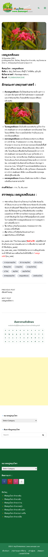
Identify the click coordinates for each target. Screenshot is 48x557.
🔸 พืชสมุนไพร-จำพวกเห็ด (12, 517)
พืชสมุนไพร (7, 267)
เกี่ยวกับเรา (5, 551)
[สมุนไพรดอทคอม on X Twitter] (21, 481)
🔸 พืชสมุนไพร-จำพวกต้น (11, 496)
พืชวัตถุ (17, 60)
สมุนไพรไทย (26, 271)
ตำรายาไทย (38, 262)
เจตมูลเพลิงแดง (24, 276)
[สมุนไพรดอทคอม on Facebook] (4, 481)
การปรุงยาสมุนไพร (9, 262)
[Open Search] (39, 8)
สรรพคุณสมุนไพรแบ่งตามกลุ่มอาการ (20, 63)
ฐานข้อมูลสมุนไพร (8, 60)
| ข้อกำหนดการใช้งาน (19, 551)
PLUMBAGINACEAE (16, 77)
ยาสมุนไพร (19, 267)
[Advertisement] (24, 381)
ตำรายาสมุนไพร (25, 262)
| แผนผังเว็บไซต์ (24, 553)
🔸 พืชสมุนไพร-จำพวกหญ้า (12, 506)
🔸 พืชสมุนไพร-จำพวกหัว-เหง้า (13, 510)
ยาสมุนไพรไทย (31, 267)
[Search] (43, 435)
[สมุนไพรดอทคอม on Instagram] (15, 481)
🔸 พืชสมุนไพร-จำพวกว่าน (12, 503)
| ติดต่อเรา (40, 551)
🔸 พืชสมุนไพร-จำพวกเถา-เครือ (14, 513)
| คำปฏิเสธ (31, 551)
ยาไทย (6, 271)
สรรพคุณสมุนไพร (9, 276)
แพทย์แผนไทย (37, 276)
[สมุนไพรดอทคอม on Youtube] (10, 481)
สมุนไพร (15, 271)
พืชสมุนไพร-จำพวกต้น (28, 60)
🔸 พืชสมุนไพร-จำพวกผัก (11, 499)
